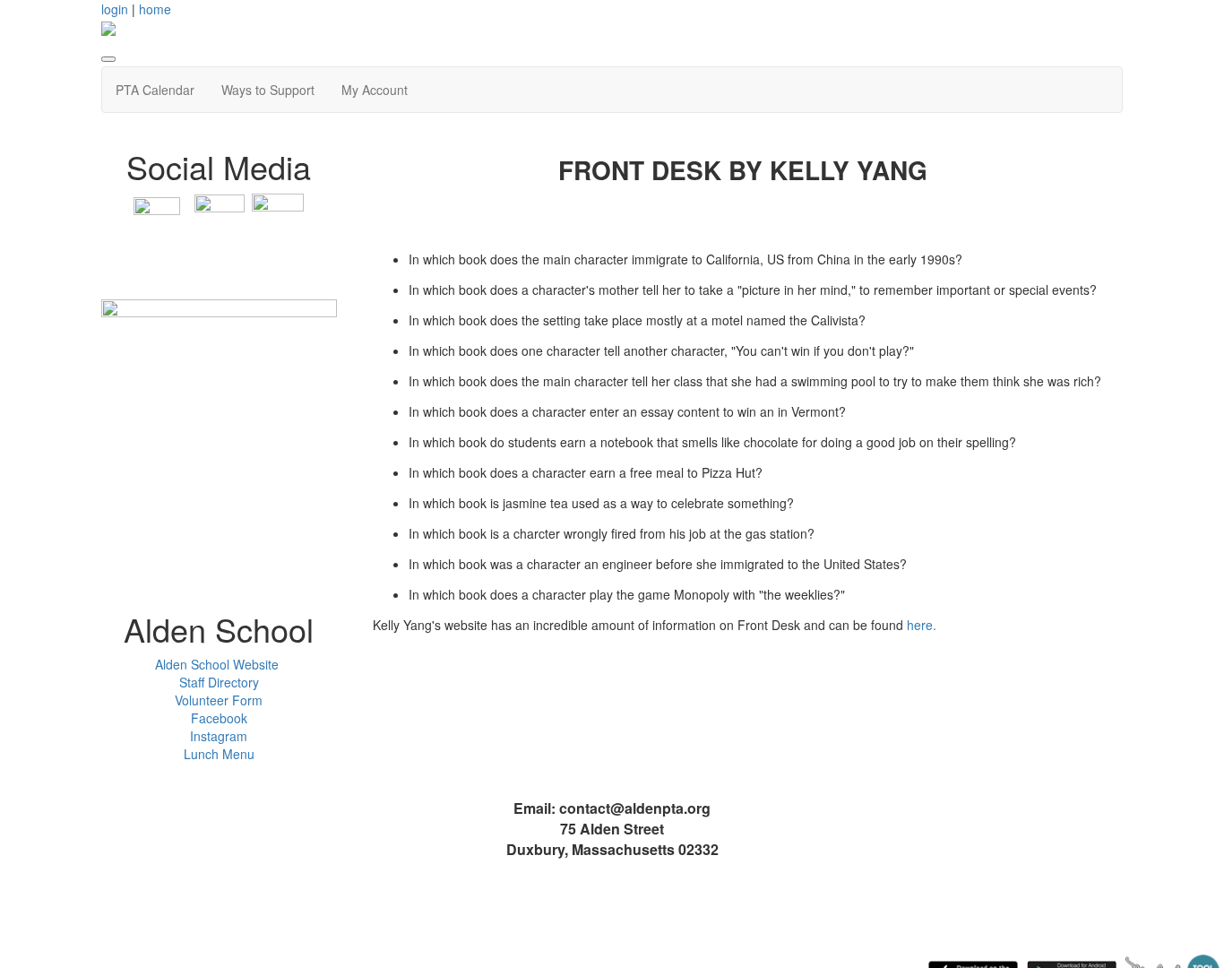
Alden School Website (218, 664)
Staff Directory (219, 682)
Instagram (218, 736)
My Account (374, 90)
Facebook (219, 718)
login (114, 9)
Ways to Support (268, 90)
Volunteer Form (219, 700)
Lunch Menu (219, 754)
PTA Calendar (155, 90)
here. (921, 625)
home (155, 9)
